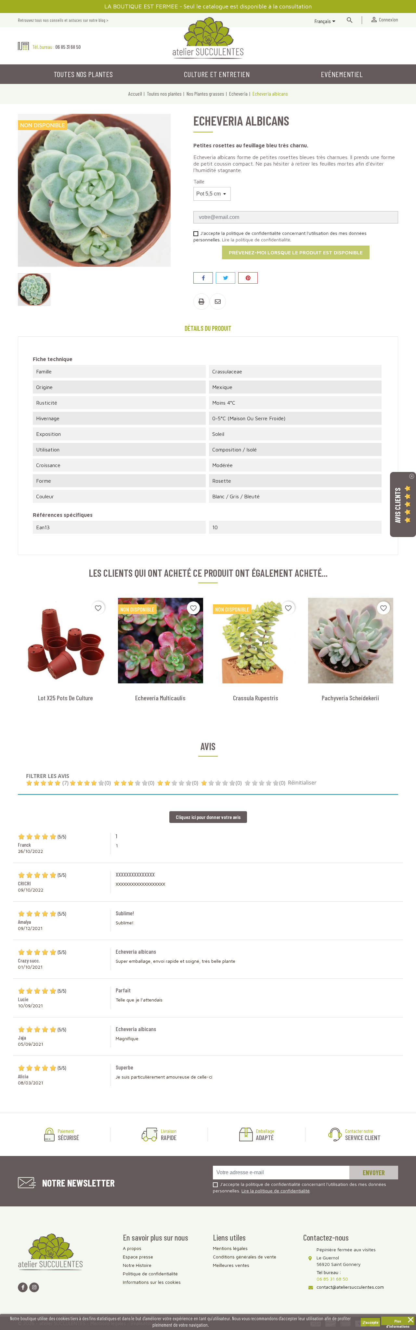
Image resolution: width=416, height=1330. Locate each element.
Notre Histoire (137, 1265)
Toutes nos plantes (83, 74)
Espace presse (138, 1256)
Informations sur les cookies (152, 1282)
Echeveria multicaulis (160, 698)
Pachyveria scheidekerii (350, 698)
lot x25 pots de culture (65, 698)
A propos (132, 1248)
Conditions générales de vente (244, 1256)
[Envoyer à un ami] (218, 301)
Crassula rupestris (255, 698)
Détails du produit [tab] (208, 328)
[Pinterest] (248, 278)
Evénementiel (342, 74)
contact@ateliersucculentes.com (350, 1287)
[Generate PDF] (201, 301)
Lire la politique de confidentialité (256, 239)
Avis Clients (397, 505)
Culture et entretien (217, 74)
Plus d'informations (398, 1322)
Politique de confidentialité (150, 1273)
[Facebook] (23, 1287)
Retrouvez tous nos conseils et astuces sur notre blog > (63, 20)
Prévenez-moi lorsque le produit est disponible (296, 252)
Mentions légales (230, 1248)
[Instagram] (34, 1287)
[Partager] (203, 278)
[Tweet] (225, 278)
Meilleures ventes (231, 1265)
